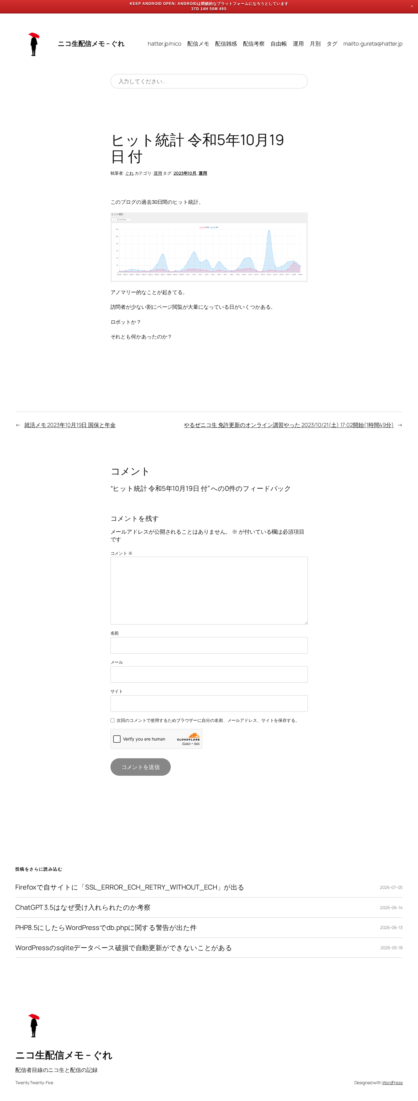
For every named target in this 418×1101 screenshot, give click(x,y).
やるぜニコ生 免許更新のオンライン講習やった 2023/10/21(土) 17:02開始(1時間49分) (289, 424)
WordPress (392, 1082)
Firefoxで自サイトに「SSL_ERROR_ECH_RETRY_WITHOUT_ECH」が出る (129, 887)
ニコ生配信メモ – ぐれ (91, 43)
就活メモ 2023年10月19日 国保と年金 (70, 424)
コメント (121, 553)
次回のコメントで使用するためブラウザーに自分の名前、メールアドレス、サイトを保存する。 (208, 720)
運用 (158, 173)
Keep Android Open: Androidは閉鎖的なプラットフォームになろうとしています (209, 4)
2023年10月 (185, 173)
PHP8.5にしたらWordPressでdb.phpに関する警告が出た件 (105, 927)
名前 (114, 633)
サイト (116, 691)
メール (116, 662)
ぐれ (129, 173)
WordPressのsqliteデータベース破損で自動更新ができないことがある (123, 948)
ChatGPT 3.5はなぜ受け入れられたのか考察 (83, 907)
